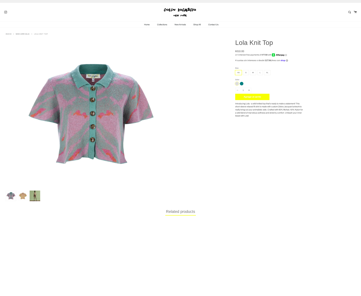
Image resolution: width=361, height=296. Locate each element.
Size (236, 68)
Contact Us (213, 24)
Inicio (9, 34)
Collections (162, 24)
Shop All (197, 24)
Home (147, 24)
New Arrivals (180, 24)
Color (237, 79)
